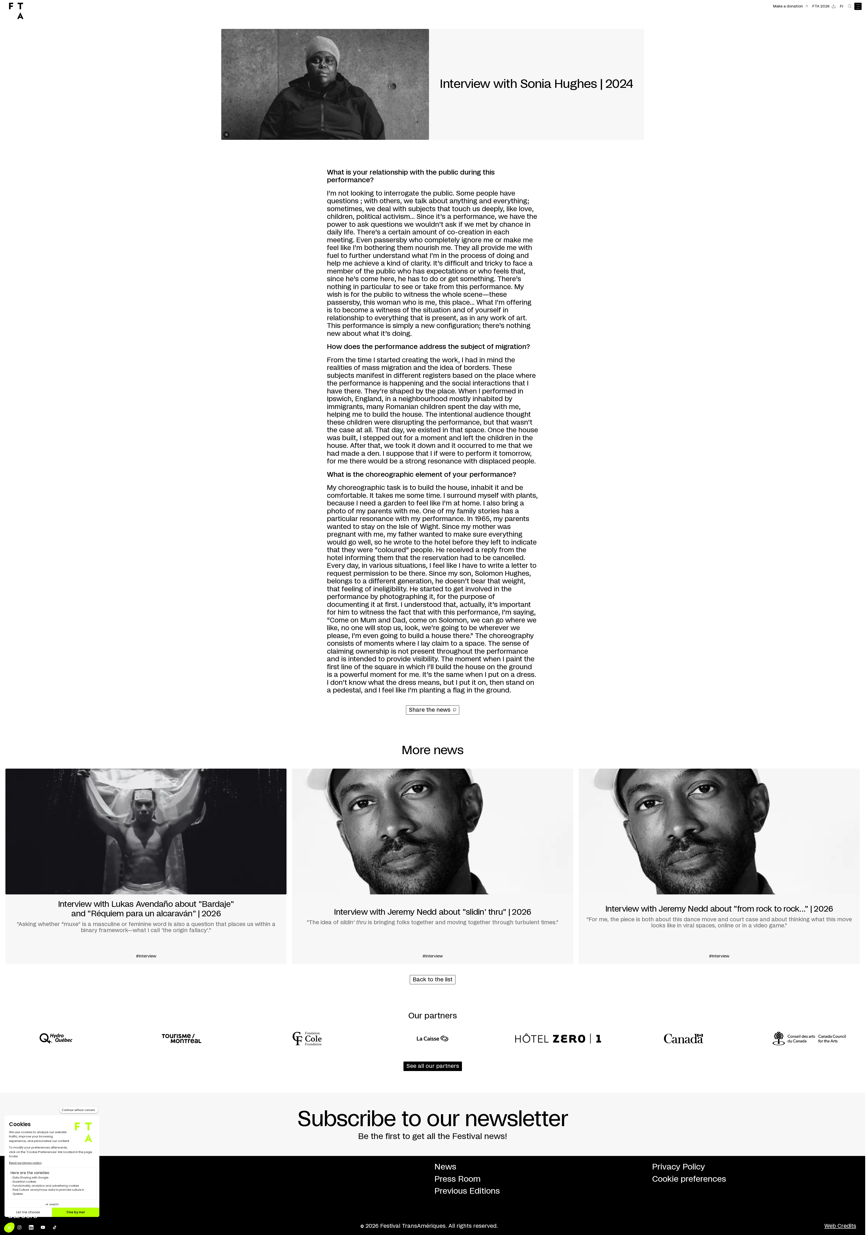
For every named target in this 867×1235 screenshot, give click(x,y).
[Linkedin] (31, 1227)
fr (842, 6)
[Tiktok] (55, 1227)
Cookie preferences (689, 1179)
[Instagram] (19, 1227)
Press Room (457, 1179)
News (445, 1167)
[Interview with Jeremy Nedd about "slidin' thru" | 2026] (432, 866)
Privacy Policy (678, 1167)
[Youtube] (43, 1227)
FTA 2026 (821, 6)
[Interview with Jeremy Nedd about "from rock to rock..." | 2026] (719, 866)
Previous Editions (467, 1191)
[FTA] (16, 11)
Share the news (429, 710)
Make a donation (788, 6)
